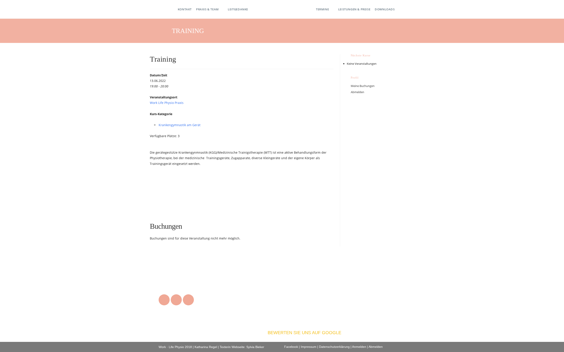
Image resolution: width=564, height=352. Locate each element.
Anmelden (359, 346)
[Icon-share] (188, 299)
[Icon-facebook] (176, 299)
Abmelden (357, 92)
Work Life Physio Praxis (167, 103)
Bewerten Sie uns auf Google (304, 332)
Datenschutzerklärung (334, 346)
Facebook (291, 346)
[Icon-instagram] (164, 299)
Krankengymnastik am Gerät (179, 125)
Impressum (308, 346)
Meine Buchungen (363, 86)
